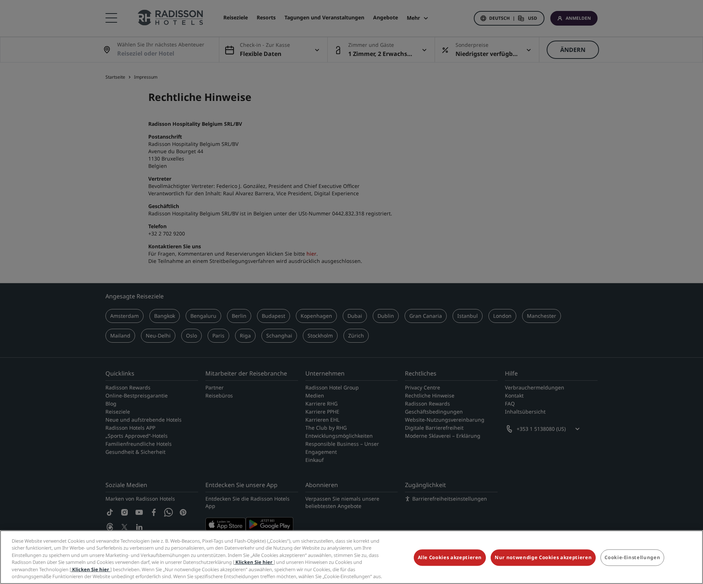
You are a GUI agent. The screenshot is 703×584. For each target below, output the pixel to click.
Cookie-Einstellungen (632, 557)
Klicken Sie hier (254, 562)
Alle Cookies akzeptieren (450, 557)
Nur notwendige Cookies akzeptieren (543, 557)
